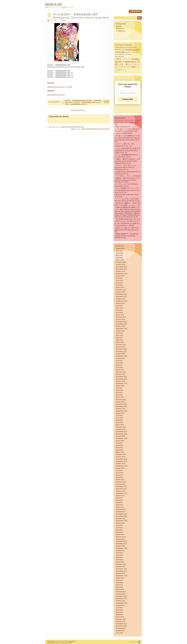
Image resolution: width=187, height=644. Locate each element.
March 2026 (120, 260)
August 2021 (120, 386)
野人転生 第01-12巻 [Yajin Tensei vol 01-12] (127, 196)
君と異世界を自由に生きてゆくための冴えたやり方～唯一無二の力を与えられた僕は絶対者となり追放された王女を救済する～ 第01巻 (127, 222)
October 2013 (120, 601)
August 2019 (120, 441)
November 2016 (121, 516)
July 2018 (119, 470)
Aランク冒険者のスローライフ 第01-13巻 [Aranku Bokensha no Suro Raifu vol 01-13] (127, 190)
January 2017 (120, 512)
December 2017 (121, 486)
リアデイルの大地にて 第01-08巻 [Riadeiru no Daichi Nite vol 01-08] (127, 200)
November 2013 (121, 599)
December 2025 (121, 267)
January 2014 (120, 594)
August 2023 (120, 331)
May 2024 (119, 310)
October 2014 (120, 573)
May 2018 (119, 475)
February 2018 (121, 482)
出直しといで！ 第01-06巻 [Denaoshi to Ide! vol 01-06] (89, 129)
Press (74, 641)
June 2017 (119, 500)
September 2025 (121, 274)
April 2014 (119, 587)
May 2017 (119, 502)
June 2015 (119, 555)
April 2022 (119, 367)
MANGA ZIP (51, 641)
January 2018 (120, 484)
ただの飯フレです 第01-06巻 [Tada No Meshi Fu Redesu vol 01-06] (127, 130)
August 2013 (120, 605)
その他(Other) (120, 31)
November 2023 (121, 324)
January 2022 (120, 374)
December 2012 (121, 624)
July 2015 (119, 553)
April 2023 (119, 340)
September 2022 (121, 356)
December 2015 (121, 541)
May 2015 (119, 557)
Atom (56, 642)
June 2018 (119, 473)
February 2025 (121, 290)
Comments (64, 642)
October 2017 (120, 491)
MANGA (63, 20)
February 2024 (121, 317)
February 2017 (121, 509)
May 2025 (119, 283)
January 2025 (120, 292)
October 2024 (120, 299)
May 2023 (119, 338)
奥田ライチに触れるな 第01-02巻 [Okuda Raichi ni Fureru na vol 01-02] (127, 230)
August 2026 (120, 248)
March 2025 (120, 287)
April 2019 (119, 450)
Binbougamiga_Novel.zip (56, 95)
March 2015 (120, 562)
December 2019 (121, 431)
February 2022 (121, 372)
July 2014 (119, 580)
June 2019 (119, 445)
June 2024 (119, 308)
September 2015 (121, 548)
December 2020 (121, 404)
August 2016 (120, 523)
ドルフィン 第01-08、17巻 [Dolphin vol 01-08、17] (124, 145)
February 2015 (121, 564)
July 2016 (119, 525)
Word (70, 641)
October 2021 (120, 381)
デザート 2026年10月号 (124, 133)
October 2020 (120, 409)
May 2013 (119, 612)
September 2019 (121, 438)
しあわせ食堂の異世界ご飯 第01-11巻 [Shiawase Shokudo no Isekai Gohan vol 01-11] (127, 151)
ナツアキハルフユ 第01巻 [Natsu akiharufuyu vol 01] (126, 185)
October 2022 (120, 354)
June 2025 (119, 280)
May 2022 (119, 365)
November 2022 (121, 351)
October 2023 (120, 326)
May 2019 (119, 447)
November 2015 (121, 544)
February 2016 (121, 537)
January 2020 (120, 429)
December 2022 (121, 349)
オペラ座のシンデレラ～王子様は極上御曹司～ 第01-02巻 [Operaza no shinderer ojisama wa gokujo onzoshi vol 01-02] (127, 179)
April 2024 (119, 312)
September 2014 (121, 576)
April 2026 (119, 258)
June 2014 (119, 582)
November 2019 (121, 434)
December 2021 (121, 377)
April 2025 (119, 285)
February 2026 (121, 262)
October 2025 (120, 271)
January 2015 (120, 566)
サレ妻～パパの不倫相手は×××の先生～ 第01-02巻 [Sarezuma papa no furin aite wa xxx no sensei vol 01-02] (127, 139)
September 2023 (121, 329)
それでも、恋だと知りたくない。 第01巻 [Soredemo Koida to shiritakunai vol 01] (127, 167)
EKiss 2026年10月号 (123, 127)
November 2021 (121, 379)
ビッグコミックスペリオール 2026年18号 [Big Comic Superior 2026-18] (127, 122)
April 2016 (119, 532)
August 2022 (120, 358)
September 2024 (121, 301)
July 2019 (119, 443)
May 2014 (119, 585)
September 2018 (121, 466)
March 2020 (120, 425)
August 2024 (120, 303)
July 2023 (119, 333)
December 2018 (121, 459)
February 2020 (121, 427)
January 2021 (120, 402)
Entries (49, 642)
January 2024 (120, 319)
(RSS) (53, 642)
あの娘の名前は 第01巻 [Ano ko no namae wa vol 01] (127, 173)
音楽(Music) (120, 28)
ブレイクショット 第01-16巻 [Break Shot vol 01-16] (66, 127)
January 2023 (120, 347)
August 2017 (120, 496)
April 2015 (119, 560)
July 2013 (119, 608)
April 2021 (119, 395)
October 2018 (120, 464)
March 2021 (120, 397)
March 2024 (120, 315)
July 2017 (119, 498)
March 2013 (120, 617)
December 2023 (121, 322)
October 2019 (120, 436)
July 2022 (119, 361)
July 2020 (119, 415)
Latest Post (135, 11)
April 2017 (119, 505)
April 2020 (119, 422)
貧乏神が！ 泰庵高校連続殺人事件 (75, 100)
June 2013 (119, 610)
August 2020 (120, 413)
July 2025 (119, 278)
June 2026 (119, 253)
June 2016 (119, 528)
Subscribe (127, 99)
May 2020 (119, 420)
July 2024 (119, 306)
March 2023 (120, 342)
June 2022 (119, 363)
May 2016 (119, 530)
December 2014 (121, 569)
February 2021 (121, 399)
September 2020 (121, 411)
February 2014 (121, 592)
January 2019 (120, 457)
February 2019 (121, 454)
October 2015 (120, 546)
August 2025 (120, 276)
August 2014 (120, 578)
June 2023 (119, 335)
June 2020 (119, 418)
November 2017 (121, 489)
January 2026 (120, 264)
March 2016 (120, 534)
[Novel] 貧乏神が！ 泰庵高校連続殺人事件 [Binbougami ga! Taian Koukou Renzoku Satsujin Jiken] (81, 16)
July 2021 (119, 388)
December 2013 (121, 596)
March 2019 (120, 452)
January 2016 (120, 539)
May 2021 (119, 393)
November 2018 (121, 461)
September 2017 (121, 493)
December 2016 (121, 514)
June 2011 (119, 633)
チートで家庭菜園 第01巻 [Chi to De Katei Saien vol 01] (126, 156)
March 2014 (120, 589)
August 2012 (120, 631)
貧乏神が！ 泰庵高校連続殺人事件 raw (86, 102)
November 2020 (121, 406)
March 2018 (120, 480)
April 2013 (119, 615)
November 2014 (121, 571)
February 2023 (121, 345)
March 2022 (120, 370)
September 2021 (121, 383)
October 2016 (120, 518)
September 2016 (121, 521)
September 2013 (121, 603)
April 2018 (119, 477)
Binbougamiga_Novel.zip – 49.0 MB (59, 87)
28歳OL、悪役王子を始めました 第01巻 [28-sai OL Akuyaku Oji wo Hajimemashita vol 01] (127, 161)
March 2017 (120, 507)
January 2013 (120, 621)
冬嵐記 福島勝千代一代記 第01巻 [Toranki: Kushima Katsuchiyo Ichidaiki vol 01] (126, 236)
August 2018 (120, 468)
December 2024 (121, 294)
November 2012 (121, 626)
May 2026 (119, 255)
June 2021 (119, 390)
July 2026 (119, 251)
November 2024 (121, 296)
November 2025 (121, 269)
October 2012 (120, 628)
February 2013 (121, 619)
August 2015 (120, 550)
